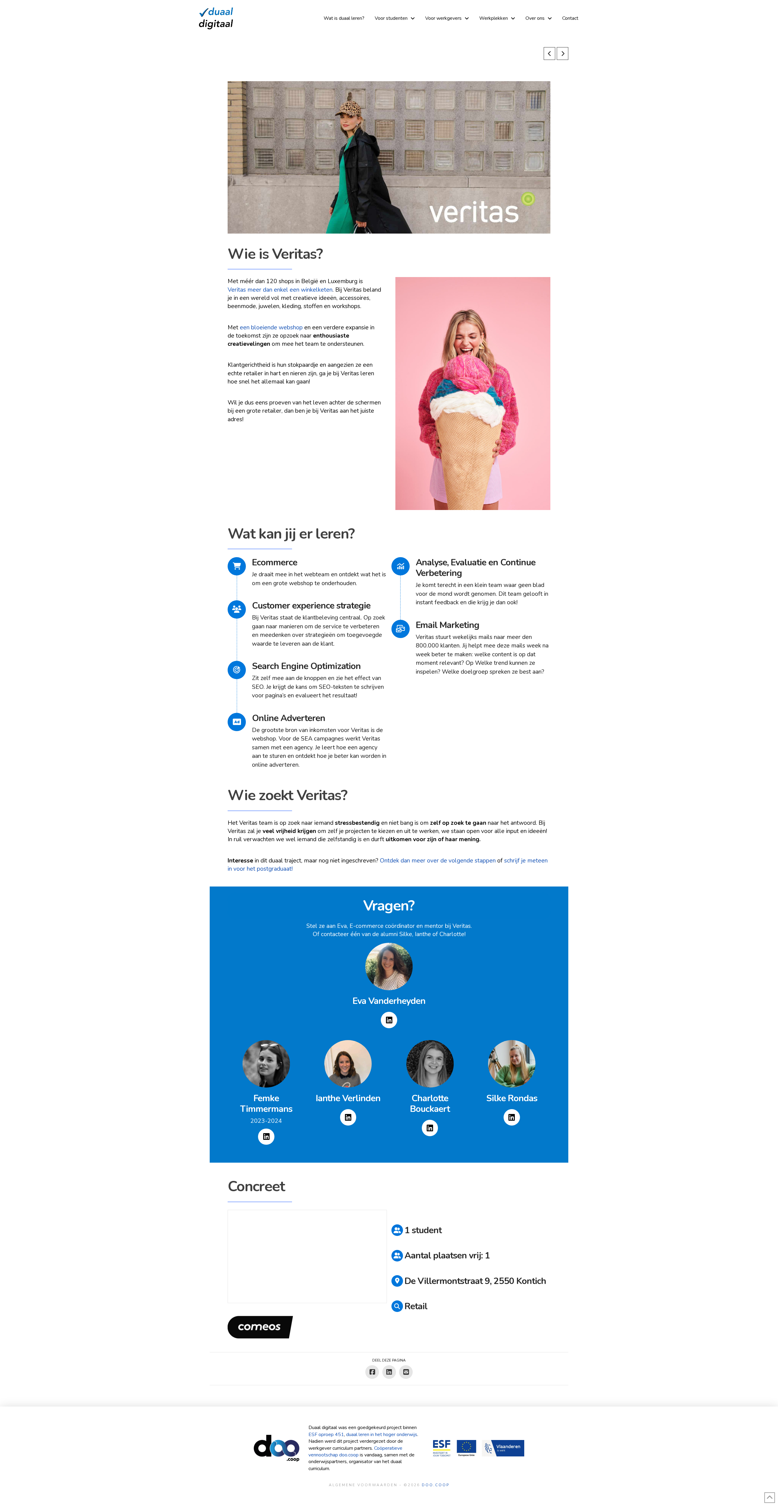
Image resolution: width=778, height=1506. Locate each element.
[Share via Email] (406, 1372)
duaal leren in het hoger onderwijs (381, 1434)
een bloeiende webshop (271, 327)
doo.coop (435, 1485)
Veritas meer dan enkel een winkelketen (280, 290)
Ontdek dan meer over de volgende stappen (438, 860)
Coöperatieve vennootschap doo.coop (355, 1451)
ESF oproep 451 (326, 1434)
